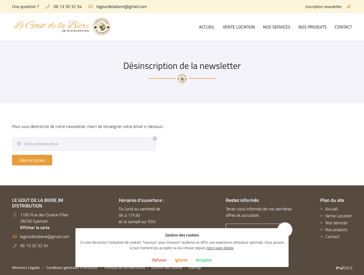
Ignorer (181, 260)
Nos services (276, 27)
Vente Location (239, 27)
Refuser (159, 260)
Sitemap (194, 267)
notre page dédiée (220, 248)
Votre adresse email (37, 144)
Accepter (204, 260)
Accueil (207, 27)
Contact (343, 27)
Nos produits (312, 27)
